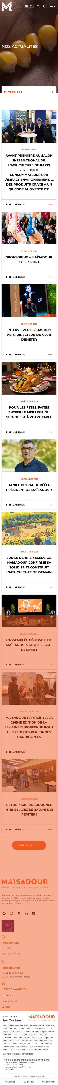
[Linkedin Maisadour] (26, 913)
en (32, 6)
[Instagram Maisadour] (11, 913)
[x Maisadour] (18, 913)
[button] (38, 6)
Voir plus (25, 845)
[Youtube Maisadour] (33, 913)
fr (27, 6)
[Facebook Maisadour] (4, 913)
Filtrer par (13, 92)
